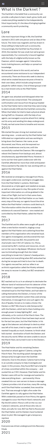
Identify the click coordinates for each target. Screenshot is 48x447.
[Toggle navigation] (42, 3)
